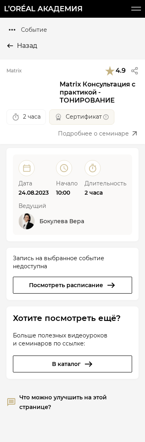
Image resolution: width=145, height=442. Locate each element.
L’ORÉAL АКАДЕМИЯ (43, 8)
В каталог (66, 364)
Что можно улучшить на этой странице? (63, 402)
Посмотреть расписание (66, 285)
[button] (134, 71)
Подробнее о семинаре (93, 133)
